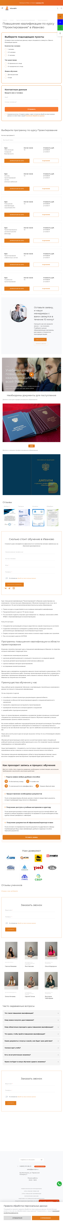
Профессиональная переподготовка (31, 1188)
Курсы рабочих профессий (31, 1191)
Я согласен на (22, 578)
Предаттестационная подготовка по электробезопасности (31, 1201)
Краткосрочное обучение (31, 1196)
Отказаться (17, 1218)
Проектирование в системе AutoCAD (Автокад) (10, 231)
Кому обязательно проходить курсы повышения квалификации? (29, 1027)
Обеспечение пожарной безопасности (9, 152)
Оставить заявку (31, 837)
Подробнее (46, 160)
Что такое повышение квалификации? (19, 1013)
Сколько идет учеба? (13, 1048)
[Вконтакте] (5, 587)
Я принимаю (46, 1218)
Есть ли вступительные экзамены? (18, 1055)
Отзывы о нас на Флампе (9, 891)
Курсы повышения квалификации (31, 1193)
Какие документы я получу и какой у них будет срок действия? (28, 1041)
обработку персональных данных (26, 578)
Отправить (32, 109)
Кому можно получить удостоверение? (19, 1020)
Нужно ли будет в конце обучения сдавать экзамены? (25, 1062)
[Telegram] (8, 587)
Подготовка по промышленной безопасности (31, 1198)
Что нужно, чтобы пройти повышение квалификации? (25, 1034)
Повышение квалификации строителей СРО (9, 205)
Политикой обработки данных (35, 115)
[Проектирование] (31, 423)
